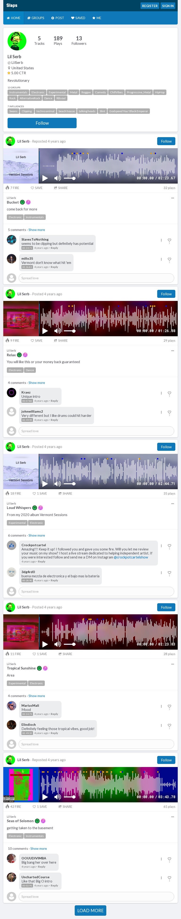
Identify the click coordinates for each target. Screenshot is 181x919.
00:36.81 (27, 267)
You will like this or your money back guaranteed (43, 362)
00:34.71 (27, 247)
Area (10, 675)
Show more (37, 230)
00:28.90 (27, 580)
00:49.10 (27, 733)
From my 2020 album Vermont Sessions (37, 515)
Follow (42, 123)
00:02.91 (27, 885)
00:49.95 (27, 419)
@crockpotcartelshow (131, 557)
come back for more (22, 209)
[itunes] (28, 202)
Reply (54, 248)
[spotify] (22, 202)
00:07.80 (27, 400)
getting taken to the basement (30, 828)
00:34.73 (27, 714)
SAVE (38, 188)
